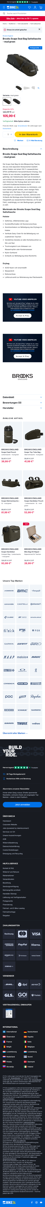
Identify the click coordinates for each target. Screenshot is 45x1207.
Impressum (7, 821)
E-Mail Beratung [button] (35, 140)
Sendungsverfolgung (11, 886)
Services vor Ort (9, 832)
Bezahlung (7, 883)
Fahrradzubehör (23, 24)
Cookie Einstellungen (10, 850)
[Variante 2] (16, 101)
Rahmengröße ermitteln (11, 890)
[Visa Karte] (36, 934)
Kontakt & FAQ (8, 868)
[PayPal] (22, 945)
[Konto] (35, 7)
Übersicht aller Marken (14, 733)
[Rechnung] (9, 934)
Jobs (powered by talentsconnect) (16, 828)
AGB (4, 839)
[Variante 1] (7, 101)
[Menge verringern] (5, 134)
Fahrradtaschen (35, 24)
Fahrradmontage (9, 912)
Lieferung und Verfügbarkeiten (14, 897)
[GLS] (9, 995)
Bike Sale (11, 18)
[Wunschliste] (29, 7)
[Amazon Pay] (9, 956)
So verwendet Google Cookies (22, 310)
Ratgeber (6, 915)
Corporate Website (10, 824)
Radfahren (12, 24)
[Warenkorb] (40, 7)
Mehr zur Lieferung (19, 1140)
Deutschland (7, 128)
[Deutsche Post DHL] (9, 984)
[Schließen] (39, 29)
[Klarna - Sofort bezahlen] (36, 945)
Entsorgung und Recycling (13, 854)
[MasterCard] (22, 934)
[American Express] (9, 945)
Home (5, 24)
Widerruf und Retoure (11, 872)
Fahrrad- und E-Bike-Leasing (14, 908)
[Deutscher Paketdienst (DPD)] (22, 984)
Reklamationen (8, 875)
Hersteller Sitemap (10, 894)
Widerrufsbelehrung (10, 843)
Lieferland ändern (8, 1099)
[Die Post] (36, 984)
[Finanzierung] (36, 956)
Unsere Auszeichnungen (12, 835)
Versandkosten (8, 879)
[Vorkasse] (22, 956)
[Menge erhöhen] (11, 134)
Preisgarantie (8, 901)
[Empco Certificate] (9, 1013)
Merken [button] (20, 140)
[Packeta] (36, 995)
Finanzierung (7, 905)
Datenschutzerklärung (11, 846)
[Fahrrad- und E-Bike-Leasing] (9, 966)
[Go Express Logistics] (22, 995)
